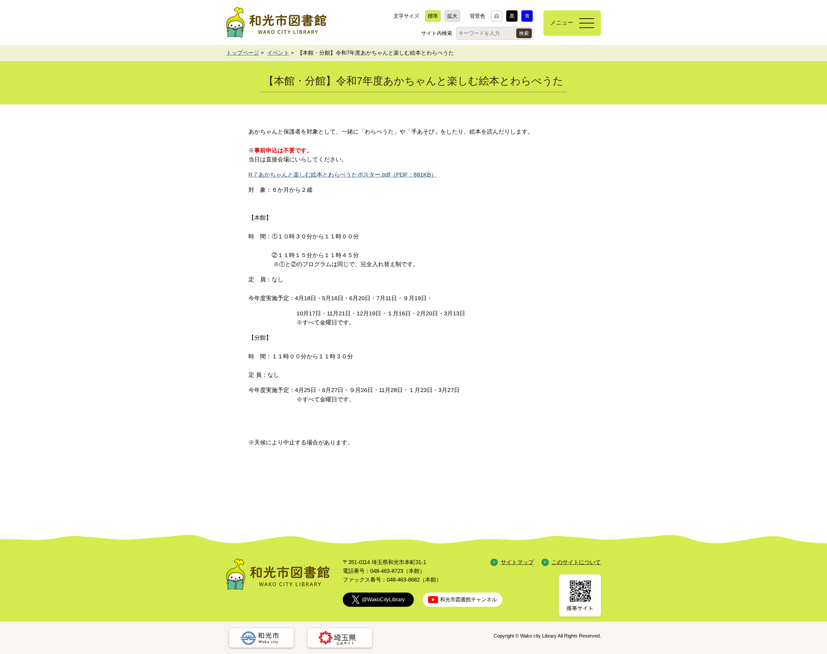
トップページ (242, 53)
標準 (433, 16)
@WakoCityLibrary (383, 599)
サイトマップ (517, 562)
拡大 (452, 16)
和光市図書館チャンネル (468, 599)
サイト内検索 (436, 33)
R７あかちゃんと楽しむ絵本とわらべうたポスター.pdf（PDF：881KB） (342, 174)
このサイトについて (576, 562)
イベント (278, 53)
